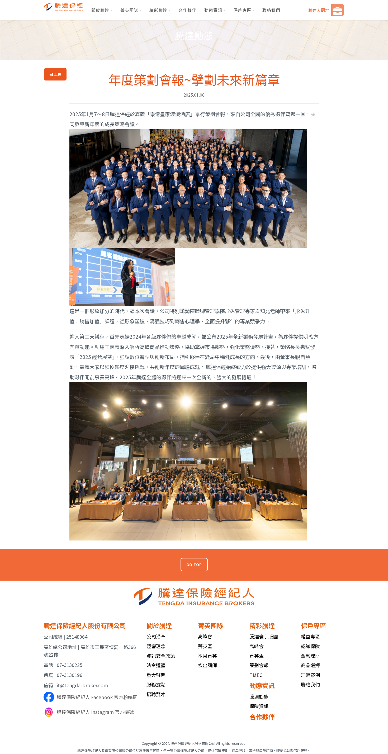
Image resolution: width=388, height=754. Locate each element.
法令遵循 (155, 665)
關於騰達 (100, 10)
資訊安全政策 (160, 655)
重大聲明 (155, 674)
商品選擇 (310, 665)
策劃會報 (258, 665)
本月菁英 (207, 655)
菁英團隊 (129, 10)
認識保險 (310, 646)
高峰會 (205, 636)
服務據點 (155, 684)
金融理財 (310, 655)
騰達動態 (258, 696)
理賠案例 (310, 674)
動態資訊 (213, 10)
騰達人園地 (318, 10)
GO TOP (194, 564)
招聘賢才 (155, 694)
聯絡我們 (271, 10)
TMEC (255, 674)
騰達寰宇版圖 (263, 636)
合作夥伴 (187, 10)
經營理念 (155, 646)
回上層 (55, 74)
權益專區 (310, 636)
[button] (337, 10)
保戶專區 (242, 10)
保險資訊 (258, 706)
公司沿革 (155, 636)
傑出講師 (207, 665)
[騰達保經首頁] (63, 7)
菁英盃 (205, 646)
